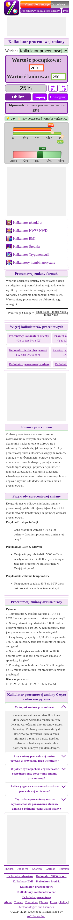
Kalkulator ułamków (27, 222)
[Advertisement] (36, 26)
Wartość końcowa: (29, 76)
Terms (44, 902)
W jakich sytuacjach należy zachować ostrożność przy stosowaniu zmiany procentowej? (35, 773)
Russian (64, 868)
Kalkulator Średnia (26, 246)
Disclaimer (31, 902)
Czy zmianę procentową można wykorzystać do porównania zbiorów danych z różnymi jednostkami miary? (36, 804)
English (9, 868)
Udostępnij (58, 97)
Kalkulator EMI (24, 238)
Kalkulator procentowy (36, 897)
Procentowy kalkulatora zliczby (40, 10)
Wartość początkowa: (36, 60)
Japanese (23, 868)
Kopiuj (39, 97)
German (50, 868)
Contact (18, 902)
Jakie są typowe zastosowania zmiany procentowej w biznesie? (35, 789)
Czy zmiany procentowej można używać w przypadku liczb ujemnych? (35, 758)
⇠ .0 (63, 88)
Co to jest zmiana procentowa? (35, 707)
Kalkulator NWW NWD (30, 230)
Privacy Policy (59, 902)
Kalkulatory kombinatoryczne (34, 262)
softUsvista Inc (36, 916)
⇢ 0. (52, 88)
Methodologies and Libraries (36, 907)
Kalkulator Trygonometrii (31, 254)
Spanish (37, 868)
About (8, 902)
